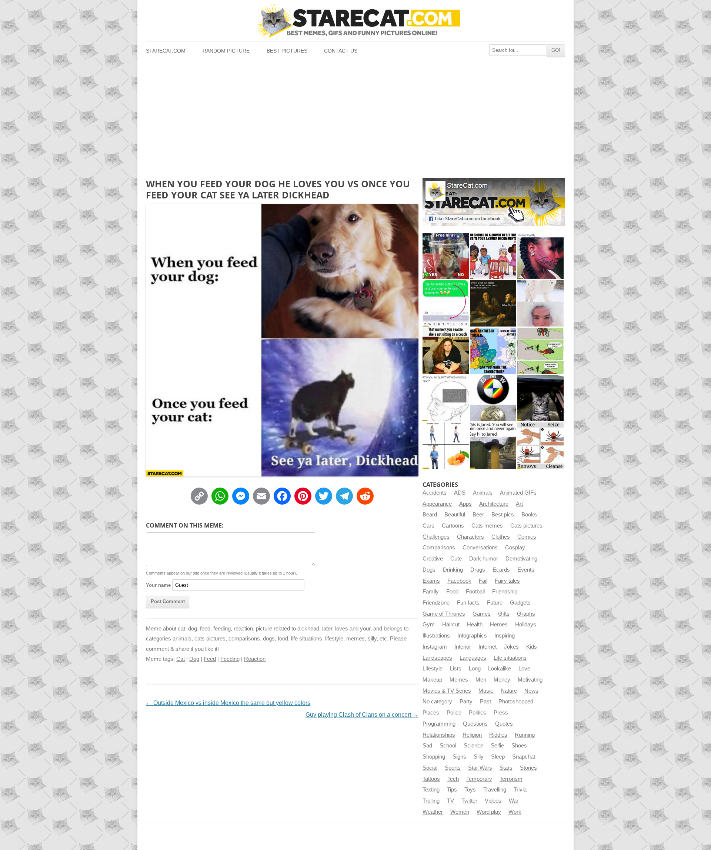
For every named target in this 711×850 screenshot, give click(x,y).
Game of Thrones (444, 614)
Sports (453, 768)
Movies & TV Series (447, 691)
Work (514, 812)
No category (437, 702)
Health (475, 625)
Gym (429, 625)
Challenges (436, 537)
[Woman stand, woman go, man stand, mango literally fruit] (446, 445)
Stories (528, 768)
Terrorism (511, 779)
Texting (431, 790)
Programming (439, 724)
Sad (427, 746)
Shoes (519, 746)
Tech (453, 779)
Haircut (451, 625)
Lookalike (499, 669)
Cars (428, 526)
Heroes (499, 625)
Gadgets (520, 603)
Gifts (504, 614)
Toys (470, 790)
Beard (430, 515)
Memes (459, 680)
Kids (531, 647)
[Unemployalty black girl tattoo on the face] (540, 256)
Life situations (510, 658)
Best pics (502, 515)
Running (525, 735)
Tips (452, 790)
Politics (477, 713)
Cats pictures (526, 526)
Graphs (526, 614)
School (448, 746)
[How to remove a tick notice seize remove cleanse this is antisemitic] (540, 445)
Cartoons (453, 526)
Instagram (435, 647)
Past (485, 702)
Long (475, 669)
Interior (462, 647)
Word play (489, 812)
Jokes (511, 647)
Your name (158, 585)
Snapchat (523, 757)
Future (495, 603)
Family (431, 592)
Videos (493, 801)
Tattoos (431, 779)
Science (473, 746)
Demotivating (521, 559)
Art (519, 504)
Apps (465, 504)
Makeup (432, 680)
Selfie (497, 746)
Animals (483, 493)
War (513, 801)
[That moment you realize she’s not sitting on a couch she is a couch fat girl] (446, 351)
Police (454, 713)
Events (525, 570)
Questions (475, 724)
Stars (506, 768)
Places (431, 713)
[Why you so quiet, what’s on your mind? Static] (446, 398)
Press (501, 713)
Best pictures (287, 51)
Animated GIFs (518, 493)
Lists (455, 669)
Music (485, 691)
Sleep (498, 757)
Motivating (530, 680)
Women (459, 812)
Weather (433, 812)
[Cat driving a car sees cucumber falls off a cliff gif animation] (540, 398)
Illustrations (436, 636)
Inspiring (504, 636)
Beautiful (454, 515)
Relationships (439, 735)
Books (529, 515)
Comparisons (439, 548)
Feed (210, 659)
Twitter (469, 801)
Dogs (429, 570)
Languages (473, 658)
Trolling (431, 801)
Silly (479, 757)
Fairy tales (507, 581)
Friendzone (436, 603)
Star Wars (480, 768)
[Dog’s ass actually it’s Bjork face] (540, 303)
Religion (472, 735)
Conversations (480, 548)
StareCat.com (166, 51)
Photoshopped (515, 702)
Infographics (472, 636)
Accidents (435, 493)
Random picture (226, 51)
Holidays (525, 625)
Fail (483, 581)
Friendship (504, 592)
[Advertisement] (355, 116)
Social (430, 768)
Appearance (437, 504)
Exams (431, 581)
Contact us (340, 51)
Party (466, 702)
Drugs (477, 570)
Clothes (500, 537)
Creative (433, 559)
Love (524, 669)
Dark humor (483, 559)
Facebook (459, 581)
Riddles (498, 735)
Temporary (479, 779)
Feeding (230, 659)
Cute (456, 559)
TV (450, 801)
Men (480, 680)
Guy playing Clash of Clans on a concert (362, 715)
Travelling (494, 790)
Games (482, 614)
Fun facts (468, 603)
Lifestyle (433, 669)
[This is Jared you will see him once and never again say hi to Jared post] (493, 445)
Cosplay (515, 548)
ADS (459, 493)
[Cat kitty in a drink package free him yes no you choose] (446, 256)
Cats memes (487, 526)
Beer (478, 515)
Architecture (493, 504)
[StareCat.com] (355, 20)
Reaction (255, 659)
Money (502, 680)
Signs (459, 757)
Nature (509, 691)
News (531, 691)
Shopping (434, 757)
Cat (180, 659)
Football (475, 592)
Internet (487, 647)
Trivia (520, 790)
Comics (526, 537)
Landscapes (437, 658)
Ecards (501, 570)
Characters (470, 537)
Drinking (453, 570)
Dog (194, 659)
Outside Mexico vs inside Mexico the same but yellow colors (228, 703)
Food (452, 592)
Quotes (504, 724)
